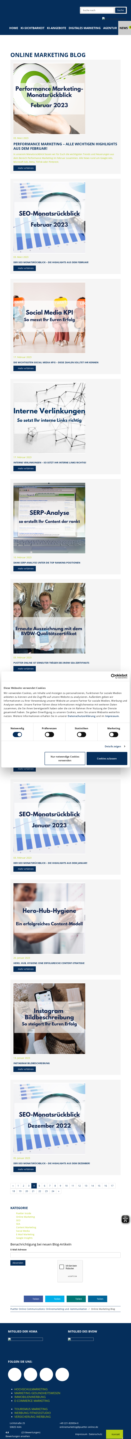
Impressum (112, 716)
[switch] (49, 734)
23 (46, 1191)
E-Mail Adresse (18, 1249)
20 (26, 1191)
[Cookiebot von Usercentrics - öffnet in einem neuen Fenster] (113, 676)
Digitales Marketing (85, 28)
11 (73, 1185)
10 (66, 1185)
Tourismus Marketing (31, 1409)
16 (105, 1185)
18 (13, 1191)
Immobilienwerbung (30, 1397)
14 (92, 1185)
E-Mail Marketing (25, 1234)
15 (99, 1185)
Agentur (110, 28)
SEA (18, 1223)
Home (13, 28)
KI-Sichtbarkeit (32, 28)
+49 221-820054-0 (69, 1423)
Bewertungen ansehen (18, 1436)
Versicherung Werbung (32, 1417)
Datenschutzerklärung (81, 716)
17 (112, 1185)
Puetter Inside (23, 1213)
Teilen (35, 1298)
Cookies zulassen (107, 758)
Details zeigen (113, 746)
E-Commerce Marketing (32, 1401)
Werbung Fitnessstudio (32, 1413)
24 (53, 1191)
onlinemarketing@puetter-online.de (79, 1426)
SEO (18, 1220)
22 (40, 1191)
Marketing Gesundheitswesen (37, 1393)
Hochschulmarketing (31, 1389)
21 (33, 1191)
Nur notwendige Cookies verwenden (65, 758)
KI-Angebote (56, 28)
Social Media (23, 1230)
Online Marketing (25, 1216)
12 (79, 1185)
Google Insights (24, 1237)
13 (86, 1185)
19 (20, 1191)
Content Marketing (26, 1227)
